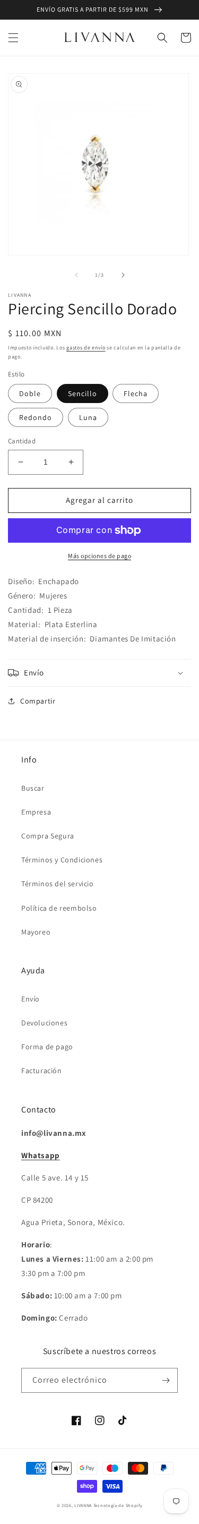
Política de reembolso (59, 908)
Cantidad (22, 441)
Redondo (35, 417)
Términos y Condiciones (61, 859)
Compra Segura (47, 836)
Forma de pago (47, 1046)
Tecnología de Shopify (118, 1505)
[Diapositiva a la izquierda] (76, 275)
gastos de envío (86, 347)
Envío (30, 999)
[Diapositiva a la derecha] (123, 275)
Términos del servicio (57, 883)
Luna (88, 417)
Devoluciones (44, 1023)
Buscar (33, 788)
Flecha (136, 393)
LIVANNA (83, 1505)
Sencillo (82, 393)
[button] (13, 37)
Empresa (36, 812)
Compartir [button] (37, 701)
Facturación (41, 1070)
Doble (30, 393)
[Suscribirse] (165, 1380)
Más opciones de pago (99, 556)
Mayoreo (35, 932)
